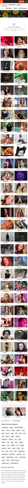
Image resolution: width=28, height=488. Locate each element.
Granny (12, 436)
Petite (3, 430)
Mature (7, 436)
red (22, 448)
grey (3, 451)
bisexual (22, 445)
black (9, 448)
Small (19, 439)
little (8, 445)
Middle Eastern (10, 457)
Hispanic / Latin (5, 463)
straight (13, 445)
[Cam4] (8, 1)
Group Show (12, 454)
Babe (12, 433)
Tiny (16, 439)
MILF (16, 433)
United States (9, 8)
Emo (24, 433)
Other (15, 451)
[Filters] (2, 8)
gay (17, 445)
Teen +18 (8, 433)
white (7, 451)
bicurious (4, 448)
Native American (14, 463)
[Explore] (1, 1)
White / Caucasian (15, 460)
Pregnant (11, 439)
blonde (13, 448)
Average (13, 430)
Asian (16, 457)
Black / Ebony (22, 457)
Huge (12, 442)
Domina (17, 436)
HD (24, 454)
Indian (3, 460)
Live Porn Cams (16, 420)
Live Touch (19, 454)
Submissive (4, 439)
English (15, 8)
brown (18, 448)
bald (11, 451)
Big (8, 442)
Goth (3, 436)
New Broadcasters (23, 8)
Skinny (7, 430)
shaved (3, 445)
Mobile (3, 457)
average (21, 442)
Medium (4, 442)
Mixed (8, 460)
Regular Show (21, 451)
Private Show (5, 454)
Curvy (23, 430)
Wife (20, 433)
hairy (16, 442)
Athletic (18, 430)
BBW (3, 433)
